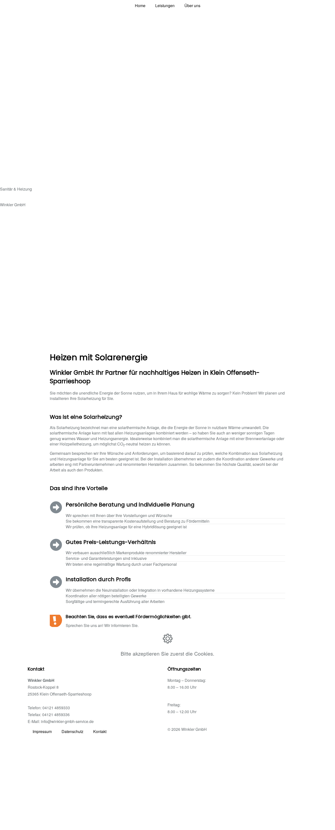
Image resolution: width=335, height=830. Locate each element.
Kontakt (99, 731)
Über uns (192, 5)
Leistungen (165, 5)
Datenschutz (72, 731)
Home (140, 5)
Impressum (42, 731)
